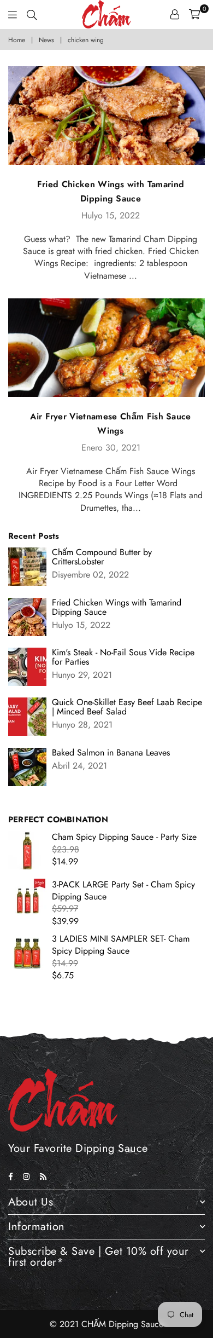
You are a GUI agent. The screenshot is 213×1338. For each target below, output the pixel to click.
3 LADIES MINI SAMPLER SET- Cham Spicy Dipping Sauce (121, 944)
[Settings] (174, 14)
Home (16, 40)
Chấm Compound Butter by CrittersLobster (102, 556)
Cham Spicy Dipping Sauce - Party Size (124, 837)
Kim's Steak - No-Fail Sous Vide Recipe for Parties (123, 657)
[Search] (32, 14)
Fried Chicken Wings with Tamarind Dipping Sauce (116, 607)
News (46, 40)
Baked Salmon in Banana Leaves (111, 752)
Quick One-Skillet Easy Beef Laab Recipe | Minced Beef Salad (127, 706)
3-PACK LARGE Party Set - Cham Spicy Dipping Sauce (123, 890)
